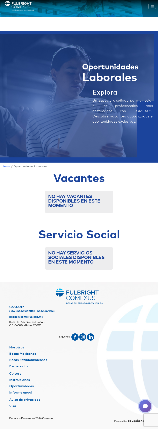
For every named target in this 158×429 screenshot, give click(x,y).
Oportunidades (21, 386)
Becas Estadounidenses (28, 360)
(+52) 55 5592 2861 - (23, 311)
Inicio (6, 166)
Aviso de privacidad (25, 399)
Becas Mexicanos (22, 353)
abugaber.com (131, 420)
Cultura (15, 373)
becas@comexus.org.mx (26, 316)
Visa (12, 406)
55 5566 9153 (46, 311)
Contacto (16, 307)
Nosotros (16, 347)
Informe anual (20, 392)
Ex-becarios (18, 366)
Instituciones (19, 380)
